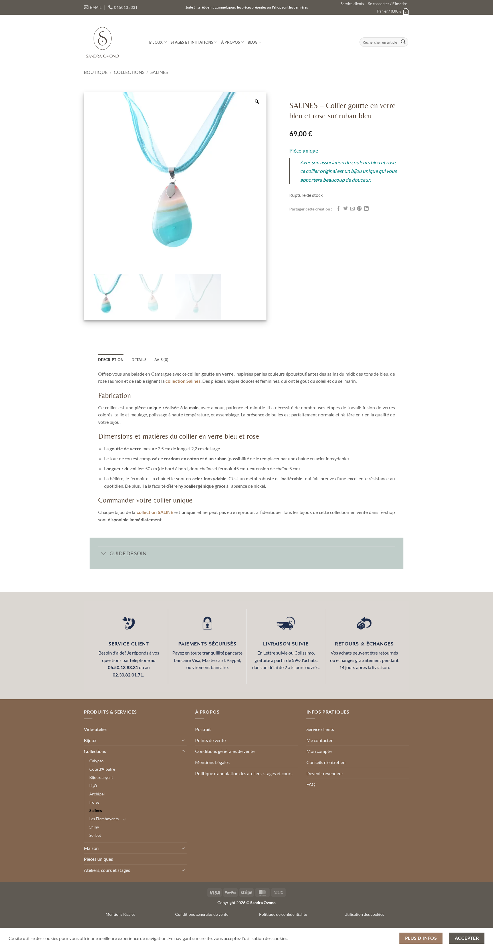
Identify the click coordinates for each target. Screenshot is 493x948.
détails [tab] (139, 360)
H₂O (93, 785)
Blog (252, 42)
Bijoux (156, 42)
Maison (91, 848)
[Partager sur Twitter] (345, 208)
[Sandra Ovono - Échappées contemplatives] (112, 42)
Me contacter (319, 740)
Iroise (94, 802)
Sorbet (95, 835)
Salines (159, 72)
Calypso (96, 761)
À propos (230, 42)
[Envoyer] (403, 42)
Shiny (94, 827)
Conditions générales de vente (224, 751)
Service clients (352, 3)
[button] (387, 3)
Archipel (97, 794)
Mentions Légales (212, 762)
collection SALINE (155, 512)
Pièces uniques (98, 859)
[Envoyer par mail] (352, 208)
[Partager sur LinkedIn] (366, 208)
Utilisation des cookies (364, 914)
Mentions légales (120, 914)
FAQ (311, 784)
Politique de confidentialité (283, 914)
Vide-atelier (95, 729)
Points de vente (210, 740)
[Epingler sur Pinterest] (359, 208)
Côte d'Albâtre (102, 769)
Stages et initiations (192, 42)
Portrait (203, 729)
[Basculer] (103, 554)
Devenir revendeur (324, 773)
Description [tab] (111, 360)
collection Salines (183, 381)
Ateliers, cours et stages (107, 870)
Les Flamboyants (104, 819)
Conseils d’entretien (325, 762)
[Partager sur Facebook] (338, 208)
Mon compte (319, 751)
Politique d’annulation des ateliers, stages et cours (243, 773)
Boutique (96, 72)
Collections (129, 72)
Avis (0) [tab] (161, 360)
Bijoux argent (101, 777)
